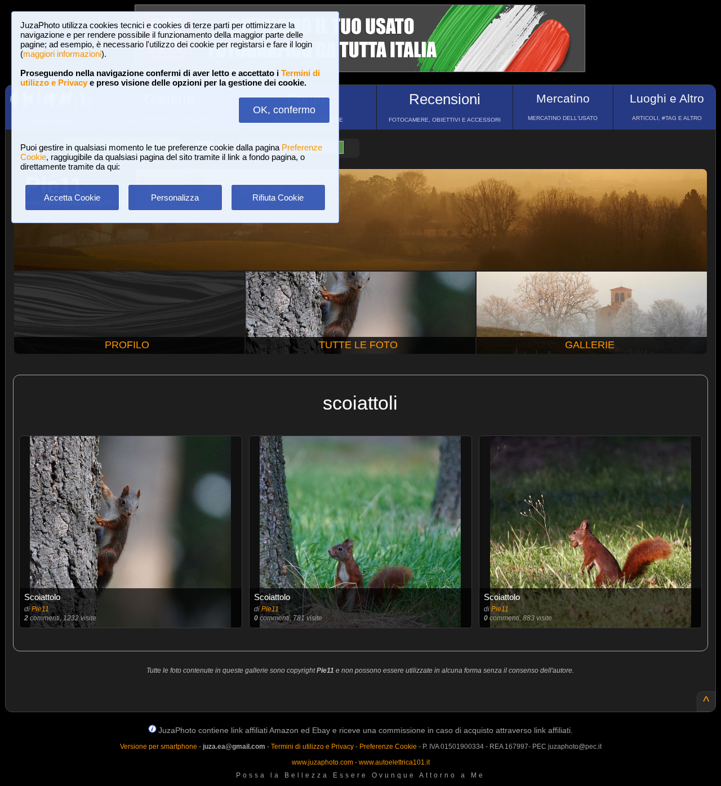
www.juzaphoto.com (322, 762)
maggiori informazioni (62, 54)
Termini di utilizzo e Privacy (312, 747)
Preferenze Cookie (388, 747)
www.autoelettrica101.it (394, 762)
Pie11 (40, 609)
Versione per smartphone (158, 747)
